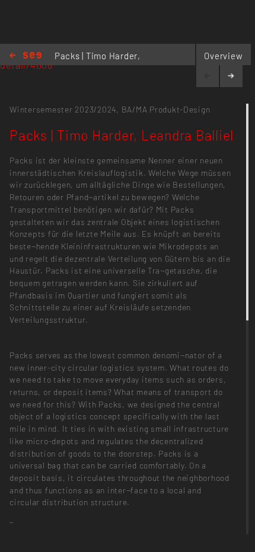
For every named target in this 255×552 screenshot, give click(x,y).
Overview (223, 55)
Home (25, 56)
